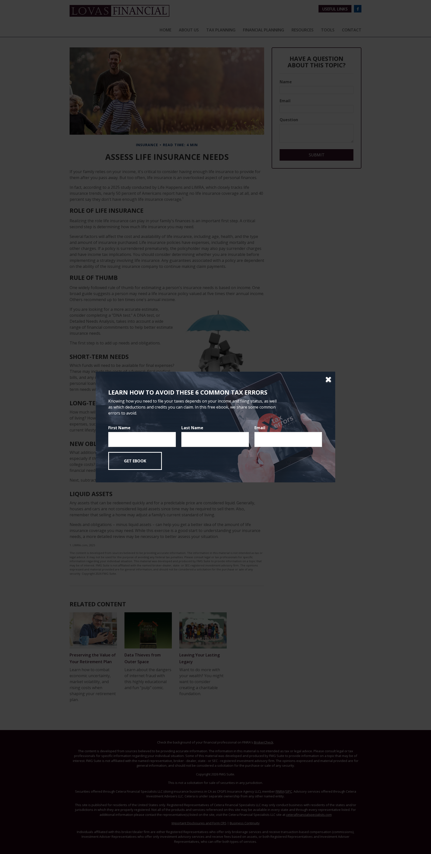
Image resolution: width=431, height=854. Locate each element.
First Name (119, 427)
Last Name (192, 427)
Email (259, 427)
